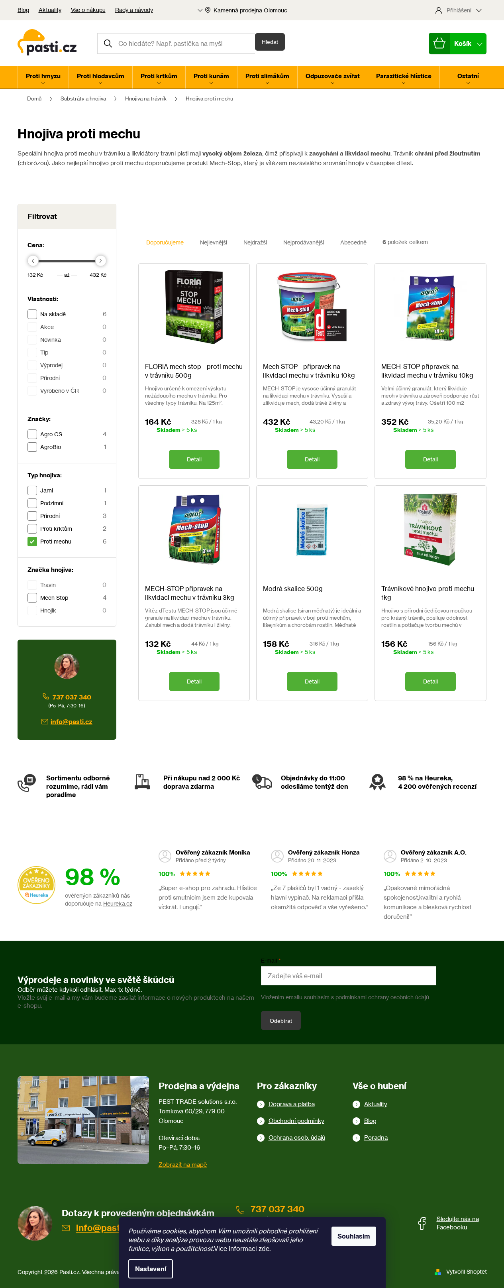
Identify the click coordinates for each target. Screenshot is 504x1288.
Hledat (270, 42)
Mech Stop (73, 597)
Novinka (73, 339)
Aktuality (50, 9)
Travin (73, 585)
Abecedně (353, 242)
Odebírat (281, 1021)
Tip (73, 352)
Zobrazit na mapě (183, 1164)
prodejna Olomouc (263, 10)
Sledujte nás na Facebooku (458, 1223)
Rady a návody (134, 9)
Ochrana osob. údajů (297, 1137)
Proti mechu (73, 541)
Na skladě (73, 314)
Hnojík (73, 610)
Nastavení (150, 1269)
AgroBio (73, 447)
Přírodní (73, 378)
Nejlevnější (213, 242)
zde (264, 1249)
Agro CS (73, 434)
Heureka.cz (117, 903)
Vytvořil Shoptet (466, 1271)
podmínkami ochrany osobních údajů (382, 997)
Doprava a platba (292, 1104)
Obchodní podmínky (296, 1121)
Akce (73, 327)
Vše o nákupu (88, 9)
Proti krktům (73, 528)
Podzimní (73, 503)
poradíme (61, 795)
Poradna (376, 1137)
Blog (23, 9)
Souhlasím (353, 1236)
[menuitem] (43, 77)
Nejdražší (255, 242)
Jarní (73, 490)
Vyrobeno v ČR (73, 390)
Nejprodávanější (303, 242)
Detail (194, 459)
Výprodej (73, 365)
